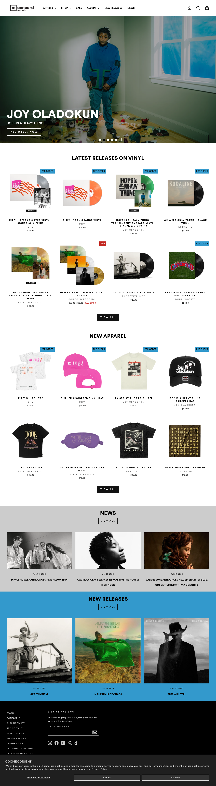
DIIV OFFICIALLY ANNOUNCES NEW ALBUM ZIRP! (39, 579)
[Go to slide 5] (116, 140)
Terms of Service (17, 738)
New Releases (113, 8)
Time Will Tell (177, 694)
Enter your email (60, 726)
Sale (79, 8)
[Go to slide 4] (112, 140)
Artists (48, 8)
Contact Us (13, 718)
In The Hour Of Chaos (108, 694)
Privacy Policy (99, 769)
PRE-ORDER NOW (191, 132)
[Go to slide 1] (100, 140)
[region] (108, 79)
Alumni (92, 8)
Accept (107, 777)
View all (108, 317)
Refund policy (15, 728)
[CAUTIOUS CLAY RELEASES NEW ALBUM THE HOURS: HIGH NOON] (107, 550)
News (131, 8)
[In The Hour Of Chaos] (107, 650)
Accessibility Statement (21, 748)
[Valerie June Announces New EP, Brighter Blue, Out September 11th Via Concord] (176, 550)
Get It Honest (39, 694)
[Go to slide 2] (104, 140)
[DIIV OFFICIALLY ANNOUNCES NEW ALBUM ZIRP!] (39, 550)
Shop (64, 8)
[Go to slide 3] (108, 140)
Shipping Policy (16, 723)
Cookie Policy (15, 743)
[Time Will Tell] (176, 650)
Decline (175, 777)
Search (11, 713)
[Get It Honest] (39, 650)
